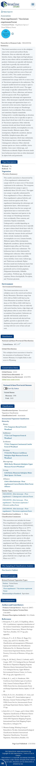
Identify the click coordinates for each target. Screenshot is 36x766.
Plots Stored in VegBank (10, 570)
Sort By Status (13, 388)
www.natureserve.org (24, 751)
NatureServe (18, 753)
